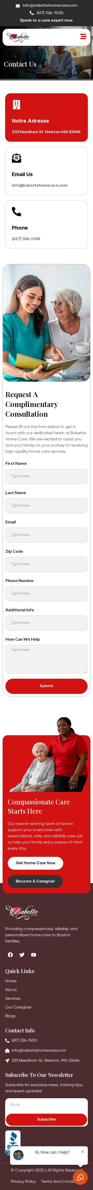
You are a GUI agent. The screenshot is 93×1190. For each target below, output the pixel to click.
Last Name (15, 492)
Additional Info (19, 609)
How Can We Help (22, 639)
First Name (16, 463)
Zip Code (14, 551)
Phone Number (19, 580)
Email (10, 521)
